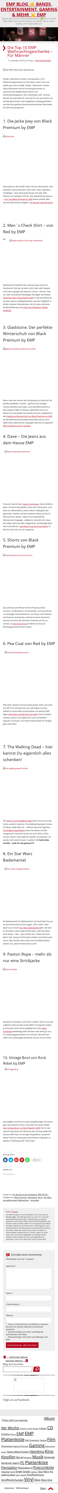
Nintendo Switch (10, 1463)
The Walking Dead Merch (14, 830)
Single (18, 1471)
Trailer (17, 1475)
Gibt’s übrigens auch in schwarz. (17, 425)
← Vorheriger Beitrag (17, 1357)
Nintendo (49, 1457)
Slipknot (34, 1472)
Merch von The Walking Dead (19, 820)
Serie (12, 1471)
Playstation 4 (25, 1467)
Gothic (3, 1452)
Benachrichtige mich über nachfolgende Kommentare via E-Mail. (24, 1333)
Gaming (37, 1445)
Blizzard (36, 1429)
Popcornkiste (43, 1467)
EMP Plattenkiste (17, 1436)
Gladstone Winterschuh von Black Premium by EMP (29, 416)
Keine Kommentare (43, 60)
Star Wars (47, 1197)
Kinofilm (8, 1456)
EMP (20, 1433)
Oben (43, 1488)
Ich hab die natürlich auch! (41, 202)
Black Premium (20, 1197)
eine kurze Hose (20, 623)
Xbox (37, 1480)
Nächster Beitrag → (15, 1360)
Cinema (5, 1434)
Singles (27, 1471)
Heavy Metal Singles (18, 1451)
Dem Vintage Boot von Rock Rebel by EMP (21, 1128)
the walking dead (10, 1200)
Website (9, 1315)
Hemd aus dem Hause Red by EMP (18, 297)
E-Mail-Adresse (13, 1304)
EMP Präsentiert (32, 1440)
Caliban (43, 1428)
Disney (13, 1434)
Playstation (9, 1467)
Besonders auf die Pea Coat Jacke (23, 714)
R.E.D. (40, 1197)
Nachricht (11, 1266)
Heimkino (37, 1451)
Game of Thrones (20, 1446)
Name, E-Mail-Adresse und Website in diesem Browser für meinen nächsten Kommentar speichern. (27, 1327)
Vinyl (29, 1479)
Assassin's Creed (26, 1429)
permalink (35, 1200)
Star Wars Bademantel (29, 927)
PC (22, 1462)
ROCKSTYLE (43, 1194)
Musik (37, 1456)
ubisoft (23, 1475)
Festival (43, 1440)
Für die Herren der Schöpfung (24, 1194)
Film (51, 1439)
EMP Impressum (22, 1488)
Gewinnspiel (50, 1446)
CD (50, 1427)
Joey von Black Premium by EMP (18, 199)
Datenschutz (9, 1488)
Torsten (14, 1211)
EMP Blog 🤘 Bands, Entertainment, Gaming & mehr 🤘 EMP (29, 9)
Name (9, 1293)
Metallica (28, 1457)
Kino (49, 1451)
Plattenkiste (36, 1462)
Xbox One (46, 1480)
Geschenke (32, 1197)
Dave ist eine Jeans (31, 504)
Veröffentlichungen (12, 1480)
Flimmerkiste (7, 1446)
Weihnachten (23, 1200)
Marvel (19, 1457)
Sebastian (5, 1471)
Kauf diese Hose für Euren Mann (33, 526)
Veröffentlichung (35, 1474)
